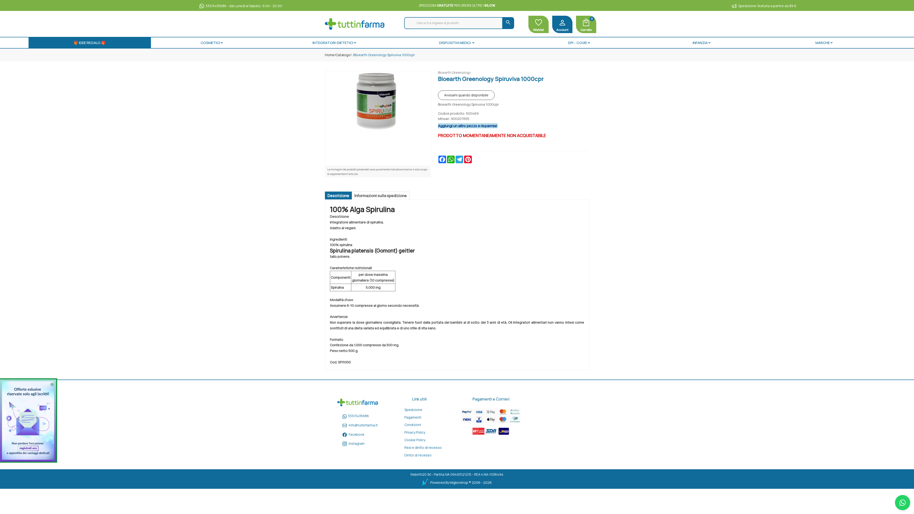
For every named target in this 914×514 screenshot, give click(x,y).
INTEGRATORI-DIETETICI (333, 42)
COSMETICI (210, 42)
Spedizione (413, 409)
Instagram (357, 443)
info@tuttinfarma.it (363, 425)
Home (329, 55)
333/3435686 (358, 416)
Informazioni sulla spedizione (380, 195)
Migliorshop (459, 482)
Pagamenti (412, 417)
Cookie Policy (414, 440)
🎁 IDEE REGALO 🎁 (90, 42)
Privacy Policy (414, 432)
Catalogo (343, 55)
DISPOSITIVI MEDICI (455, 42)
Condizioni (412, 424)
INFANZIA (700, 42)
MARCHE (822, 42)
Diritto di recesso (418, 455)
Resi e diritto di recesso (423, 447)
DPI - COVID (577, 42)
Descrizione (338, 195)
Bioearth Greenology (454, 72)
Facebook (356, 434)
